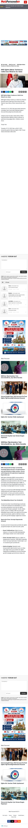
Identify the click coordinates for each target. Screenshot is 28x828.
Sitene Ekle (13, 817)
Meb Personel (12, 64)
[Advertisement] (14, 24)
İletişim (15, 815)
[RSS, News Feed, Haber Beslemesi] (19, 821)
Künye (10, 815)
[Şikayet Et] (25, 289)
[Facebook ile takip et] (9, 821)
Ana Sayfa (5, 64)
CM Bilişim (5, 826)
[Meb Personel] (10, 2)
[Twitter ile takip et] (12, 821)
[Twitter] (4, 92)
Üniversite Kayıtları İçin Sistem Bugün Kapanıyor (14, 6)
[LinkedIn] (8, 92)
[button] (21, 92)
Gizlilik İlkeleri (21, 815)
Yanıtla (11, 289)
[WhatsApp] (10, 92)
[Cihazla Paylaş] (12, 92)
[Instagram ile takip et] (15, 821)
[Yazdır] (19, 92)
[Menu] (25, 2)
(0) (14, 289)
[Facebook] (2, 92)
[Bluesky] (6, 92)
